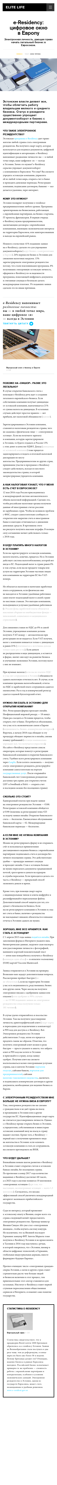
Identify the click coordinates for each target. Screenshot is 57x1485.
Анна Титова (35, 54)
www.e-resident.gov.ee (17, 1390)
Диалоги (28, 7)
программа (26, 139)
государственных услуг (14, 773)
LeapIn (12, 762)
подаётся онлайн (40, 937)
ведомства (20, 1078)
